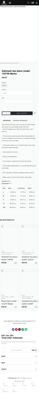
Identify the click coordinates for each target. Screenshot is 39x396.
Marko (3, 251)
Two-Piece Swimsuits (6, 254)
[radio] (4, 85)
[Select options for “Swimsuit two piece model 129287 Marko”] (35, 307)
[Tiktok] (22, 329)
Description (6, 120)
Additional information (20, 120)
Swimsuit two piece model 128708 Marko (9, 258)
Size (3, 98)
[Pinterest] (16, 329)
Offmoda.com (13, 378)
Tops (12, 252)
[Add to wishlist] (35, 113)
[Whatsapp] (25, 329)
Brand (4, 82)
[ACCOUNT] (37, 3)
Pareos (3, 298)
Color (4, 89)
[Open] (10, 3)
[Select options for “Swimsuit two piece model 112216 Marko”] (35, 263)
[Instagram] (19, 329)
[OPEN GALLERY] (19, 33)
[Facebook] (13, 329)
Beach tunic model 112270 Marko (9, 302)
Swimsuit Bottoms (5, 252)
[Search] (28, 3)
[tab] (7, 120)
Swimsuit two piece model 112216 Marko (30, 258)
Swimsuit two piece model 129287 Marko (30, 302)
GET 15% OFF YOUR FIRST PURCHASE (12, 336)
